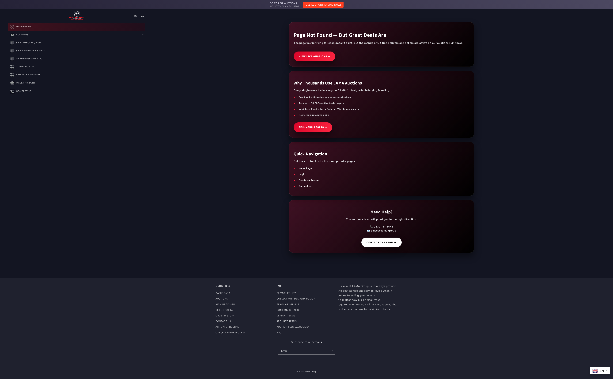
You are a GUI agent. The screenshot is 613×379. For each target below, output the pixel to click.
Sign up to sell (226, 304)
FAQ (279, 332)
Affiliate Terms (287, 321)
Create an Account (309, 180)
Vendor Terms (286, 315)
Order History (225, 315)
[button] (76, 35)
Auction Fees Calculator (293, 327)
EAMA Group (311, 372)
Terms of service (288, 304)
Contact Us (305, 186)
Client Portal (225, 310)
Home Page (305, 168)
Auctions (222, 298)
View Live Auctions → (314, 56)
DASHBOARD (223, 293)
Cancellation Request (231, 332)
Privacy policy (286, 293)
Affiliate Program (227, 327)
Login (302, 174)
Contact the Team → (382, 242)
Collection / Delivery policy (296, 298)
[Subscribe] (331, 351)
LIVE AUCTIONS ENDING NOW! (323, 4)
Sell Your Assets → (313, 127)
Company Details (288, 310)
